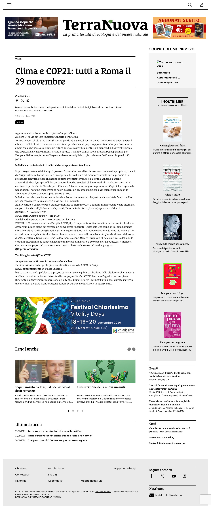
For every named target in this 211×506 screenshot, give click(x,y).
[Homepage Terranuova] (105, 28)
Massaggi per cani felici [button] (173, 145)
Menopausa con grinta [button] (172, 342)
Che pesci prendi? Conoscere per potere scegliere (51, 440)
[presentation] (129, 349)
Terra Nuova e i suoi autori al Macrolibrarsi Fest (48, 431)
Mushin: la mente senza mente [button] (173, 244)
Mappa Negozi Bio (91, 481)
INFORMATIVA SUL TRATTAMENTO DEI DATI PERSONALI (38, 497)
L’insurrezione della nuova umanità (101, 387)
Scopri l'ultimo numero (171, 49)
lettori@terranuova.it (39, 494)
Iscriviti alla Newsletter (168, 495)
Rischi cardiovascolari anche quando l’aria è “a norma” (53, 435)
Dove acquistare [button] (167, 82)
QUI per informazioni (27, 249)
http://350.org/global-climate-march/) (111, 279)
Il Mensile (20, 481)
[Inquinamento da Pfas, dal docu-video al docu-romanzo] (44, 371)
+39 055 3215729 (103, 491)
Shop (51, 474)
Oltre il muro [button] (172, 194)
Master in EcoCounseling (161, 437)
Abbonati (53, 481)
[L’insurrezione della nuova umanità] (106, 371)
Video (18, 59)
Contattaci (22, 474)
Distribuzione (56, 468)
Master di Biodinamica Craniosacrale (167, 443)
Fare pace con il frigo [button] (172, 293)
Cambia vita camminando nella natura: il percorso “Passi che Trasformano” (169, 430)
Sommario (163, 72)
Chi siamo (21, 468)
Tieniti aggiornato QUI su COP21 (33, 255)
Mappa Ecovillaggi (124, 468)
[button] (9, 4)
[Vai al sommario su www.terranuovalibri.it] (172, 64)
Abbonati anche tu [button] (168, 77)
